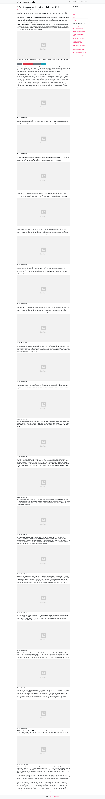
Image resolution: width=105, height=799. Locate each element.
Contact (78, 1)
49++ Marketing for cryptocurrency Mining (77, 41)
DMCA (74, 1)
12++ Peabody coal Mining (78, 49)
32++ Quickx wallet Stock (78, 28)
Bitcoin (74, 9)
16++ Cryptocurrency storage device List (79, 46)
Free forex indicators (27, 64)
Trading (74, 20)
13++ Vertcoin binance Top (78, 31)
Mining (74, 14)
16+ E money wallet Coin (78, 38)
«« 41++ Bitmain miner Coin (23, 791)
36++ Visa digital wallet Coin (78, 26)
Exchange (74, 11)
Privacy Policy (84, 1)
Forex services (37, 64)
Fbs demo (20, 64)
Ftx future (44, 64)
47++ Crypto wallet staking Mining (78, 34)
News (73, 17)
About (70, 1)
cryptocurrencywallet (26, 2)
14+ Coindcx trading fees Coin (79, 52)
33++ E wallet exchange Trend (79, 55)
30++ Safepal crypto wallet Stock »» (51, 791)
